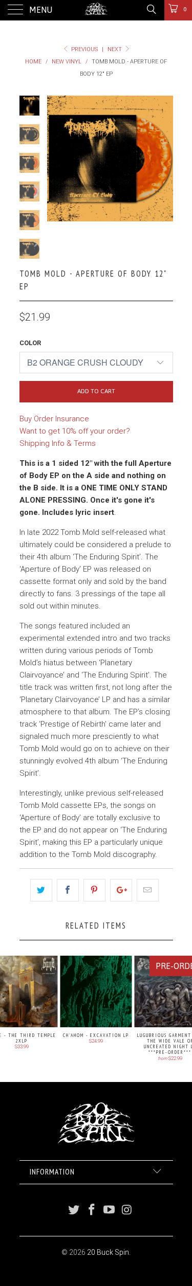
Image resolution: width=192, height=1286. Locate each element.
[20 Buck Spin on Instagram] (127, 1210)
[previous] (57, 158)
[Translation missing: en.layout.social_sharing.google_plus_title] (121, 890)
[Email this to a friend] (148, 890)
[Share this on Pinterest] (94, 890)
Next (115, 49)
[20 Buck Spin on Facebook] (91, 1210)
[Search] (150, 9)
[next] (163, 158)
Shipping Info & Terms (57, 443)
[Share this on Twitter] (41, 890)
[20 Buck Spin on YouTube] (109, 1210)
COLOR (30, 343)
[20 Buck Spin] (96, 10)
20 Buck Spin (108, 1252)
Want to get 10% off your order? (74, 431)
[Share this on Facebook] (68, 890)
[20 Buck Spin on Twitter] (74, 1210)
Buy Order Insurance (54, 418)
